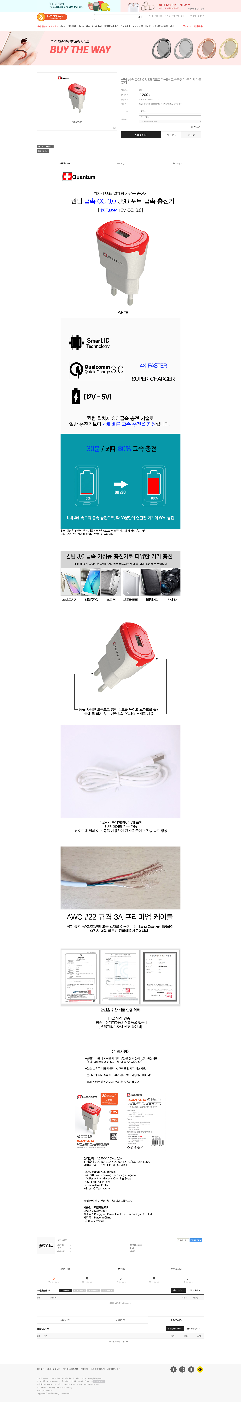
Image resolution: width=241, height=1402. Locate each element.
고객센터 (192, 16)
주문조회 (175, 16)
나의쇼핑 (167, 16)
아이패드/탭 (137, 26)
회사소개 (40, 1369)
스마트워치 (125, 26)
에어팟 (148, 26)
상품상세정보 (65, 163)
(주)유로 (51, 1393)
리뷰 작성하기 (178, 1290)
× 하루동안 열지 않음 (196, 9)
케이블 (81, 26)
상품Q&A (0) (176, 163)
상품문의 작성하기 (175, 1328)
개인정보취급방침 (70, 1369)
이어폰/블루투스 (111, 26)
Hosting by (45, 1390)
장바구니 (184, 16)
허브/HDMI (97, 26)
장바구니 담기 (171, 135)
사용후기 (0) (120, 163)
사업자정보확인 (113, 1369)
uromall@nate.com (91, 1384)
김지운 (51, 1387)
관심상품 (191, 135)
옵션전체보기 (195, 127)
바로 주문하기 (141, 135)
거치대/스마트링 (160, 26)
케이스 (63, 26)
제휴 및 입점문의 (98, 1369)
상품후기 (201, 16)
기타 (172, 26)
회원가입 (158, 16)
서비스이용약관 (53, 1369)
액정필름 (72, 26)
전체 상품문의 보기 (194, 1328)
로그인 (150, 16)
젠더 (88, 26)
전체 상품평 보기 (195, 1290)
